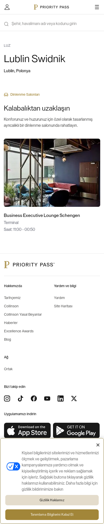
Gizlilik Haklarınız (52, 500)
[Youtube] (47, 398)
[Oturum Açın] (7, 7)
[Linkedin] (61, 398)
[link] (27, 431)
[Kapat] (97, 445)
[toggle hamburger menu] (97, 7)
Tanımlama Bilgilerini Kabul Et (52, 514)
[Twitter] (74, 398)
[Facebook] (34, 398)
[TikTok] (20, 398)
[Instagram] (7, 398)
